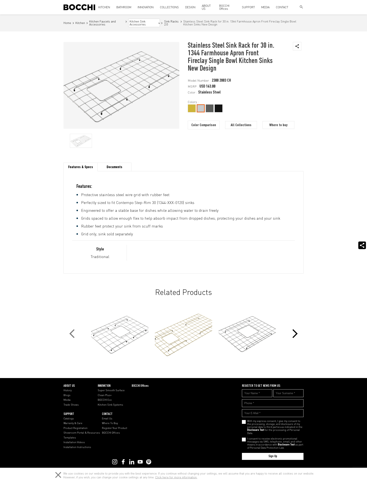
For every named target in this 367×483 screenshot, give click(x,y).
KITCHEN (104, 7)
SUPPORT (248, 7)
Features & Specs (80, 167)
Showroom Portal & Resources (82, 432)
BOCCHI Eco (105, 399)
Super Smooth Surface (111, 390)
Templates (70, 437)
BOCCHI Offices (224, 7)
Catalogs (69, 418)
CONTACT (282, 7)
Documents (114, 167)
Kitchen (80, 23)
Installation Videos (74, 442)
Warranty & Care (73, 423)
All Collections (241, 125)
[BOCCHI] (79, 7)
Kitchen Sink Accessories (138, 23)
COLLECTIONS (169, 7)
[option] (81, 141)
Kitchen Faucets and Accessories (102, 23)
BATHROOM (123, 7)
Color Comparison (203, 125)
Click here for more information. (176, 477)
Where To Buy (110, 423)
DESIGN (190, 7)
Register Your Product (114, 428)
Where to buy (278, 125)
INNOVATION (146, 7)
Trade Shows (71, 404)
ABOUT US (206, 7)
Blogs (67, 395)
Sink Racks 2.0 (171, 23)
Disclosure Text (255, 430)
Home (67, 23)
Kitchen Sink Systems (110, 404)
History (68, 390)
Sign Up (272, 456)
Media (67, 399)
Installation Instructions (77, 447)
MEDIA (265, 7)
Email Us (107, 418)
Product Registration (76, 428)
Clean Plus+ (105, 395)
